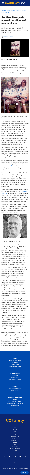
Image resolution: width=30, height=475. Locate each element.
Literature (18, 10)
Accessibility (15, 446)
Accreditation (15, 435)
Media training (15, 364)
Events (15, 429)
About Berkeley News (15, 360)
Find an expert (15, 362)
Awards (12, 10)
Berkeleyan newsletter (15, 388)
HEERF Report (15, 437)
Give (15, 433)
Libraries (15, 399)
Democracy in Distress (15, 379)
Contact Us (15, 438)
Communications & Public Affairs (15, 403)
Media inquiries (15, 390)
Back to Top (25, 472)
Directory (15, 442)
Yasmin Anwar (8, 37)
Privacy (15, 450)
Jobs (15, 431)
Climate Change (15, 377)
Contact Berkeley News (15, 366)
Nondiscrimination (15, 448)
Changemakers (15, 375)
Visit (15, 427)
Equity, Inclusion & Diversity (15, 401)
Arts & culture (5, 10)
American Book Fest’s (7, 166)
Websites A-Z (15, 440)
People (7, 12)
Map (15, 444)
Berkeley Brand (15, 405)
